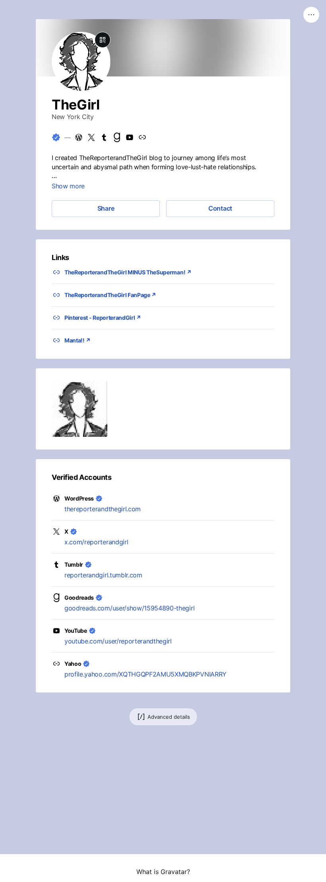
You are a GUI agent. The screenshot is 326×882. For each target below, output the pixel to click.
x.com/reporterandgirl (96, 542)
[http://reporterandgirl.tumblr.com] (104, 137)
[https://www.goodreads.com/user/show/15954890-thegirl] (117, 137)
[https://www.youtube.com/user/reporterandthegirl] (129, 137)
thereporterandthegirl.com (102, 509)
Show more (68, 186)
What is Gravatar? (163, 872)
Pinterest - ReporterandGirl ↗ (102, 317)
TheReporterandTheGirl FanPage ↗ (110, 294)
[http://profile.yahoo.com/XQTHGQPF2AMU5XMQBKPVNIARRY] (142, 137)
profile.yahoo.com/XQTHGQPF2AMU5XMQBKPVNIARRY (145, 674)
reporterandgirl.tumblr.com (103, 575)
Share (105, 208)
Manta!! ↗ (77, 340)
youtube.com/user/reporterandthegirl (118, 641)
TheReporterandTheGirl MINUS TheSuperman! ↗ (128, 272)
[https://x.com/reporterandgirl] (91, 137)
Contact (220, 208)
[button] (79, 409)
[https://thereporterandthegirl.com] (78, 137)
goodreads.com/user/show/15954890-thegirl (129, 608)
